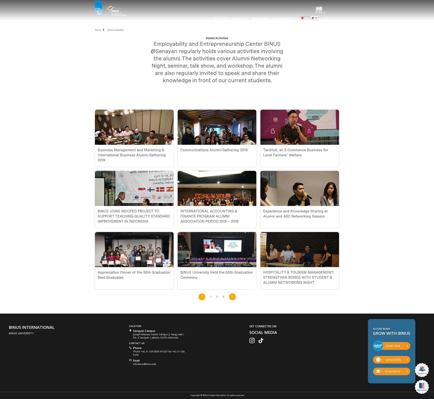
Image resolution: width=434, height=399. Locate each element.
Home (98, 30)
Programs (239, 18)
